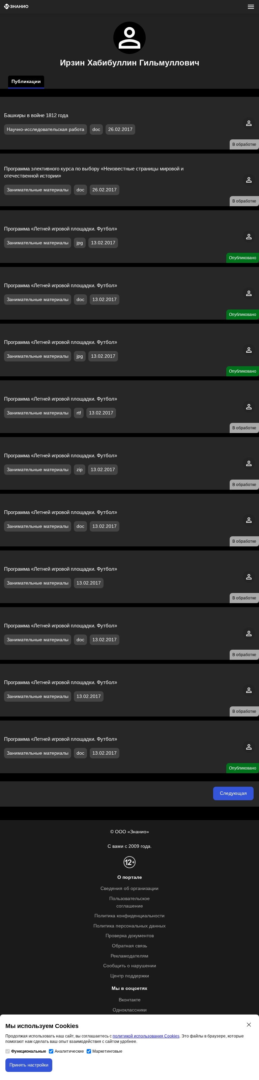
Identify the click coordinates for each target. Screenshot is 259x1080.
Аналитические (69, 1051)
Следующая (233, 793)
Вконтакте (130, 999)
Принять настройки (28, 1065)
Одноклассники (130, 1010)
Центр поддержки (129, 975)
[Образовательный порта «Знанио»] (16, 7)
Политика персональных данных (129, 925)
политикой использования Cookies (146, 1036)
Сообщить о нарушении (129, 965)
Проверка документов (130, 935)
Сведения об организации (129, 888)
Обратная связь (129, 945)
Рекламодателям (129, 956)
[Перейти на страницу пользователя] (249, 127)
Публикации (26, 81)
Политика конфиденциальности (129, 915)
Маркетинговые (107, 1051)
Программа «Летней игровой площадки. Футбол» (60, 229)
